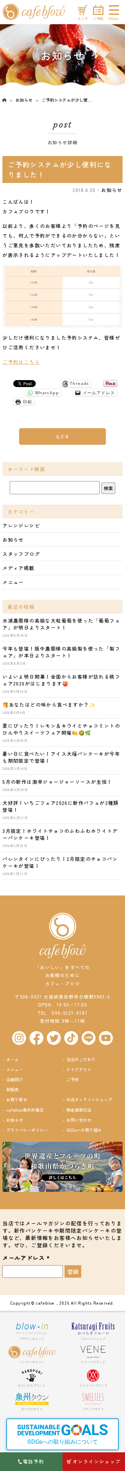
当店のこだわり (80, 1059)
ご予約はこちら (21, 361)
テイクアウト (78, 1069)
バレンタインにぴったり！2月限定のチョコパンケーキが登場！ (60, 862)
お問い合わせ (78, 1120)
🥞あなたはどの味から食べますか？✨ (48, 704)
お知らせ (24, 100)
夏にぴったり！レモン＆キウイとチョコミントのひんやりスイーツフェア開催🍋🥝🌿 (61, 729)
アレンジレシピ (21, 525)
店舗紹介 (14, 1079)
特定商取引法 (78, 1110)
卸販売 (12, 1089)
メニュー (13, 582)
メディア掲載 (18, 567)
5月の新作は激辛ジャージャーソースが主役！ (57, 781)
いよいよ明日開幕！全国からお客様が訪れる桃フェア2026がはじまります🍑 (61, 680)
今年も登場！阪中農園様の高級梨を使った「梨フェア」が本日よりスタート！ (61, 652)
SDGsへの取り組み (84, 1130)
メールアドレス (26, 1258)
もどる (62, 436)
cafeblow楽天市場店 (24, 1110)
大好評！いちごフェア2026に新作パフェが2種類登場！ (60, 806)
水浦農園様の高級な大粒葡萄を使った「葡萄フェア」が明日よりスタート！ (61, 624)
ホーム (12, 1059)
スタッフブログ (21, 553)
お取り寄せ (16, 1099)
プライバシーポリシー (27, 1130)
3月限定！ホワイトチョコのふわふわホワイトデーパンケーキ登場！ (60, 834)
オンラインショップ (97, 1461)
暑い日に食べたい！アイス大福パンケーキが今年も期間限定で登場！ (61, 757)
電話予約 (33, 1461)
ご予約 (72, 1079)
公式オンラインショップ (89, 1099)
